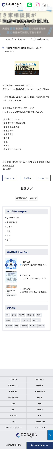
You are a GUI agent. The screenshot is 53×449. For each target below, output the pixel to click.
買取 (8, 235)
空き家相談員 (12, 222)
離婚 (16, 326)
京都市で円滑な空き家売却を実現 (17, 161)
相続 (9, 169)
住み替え (32, 326)
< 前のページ (9, 178)
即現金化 (9, 326)
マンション (26, 320)
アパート (16, 320)
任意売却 (24, 326)
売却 (7, 315)
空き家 (4, 169)
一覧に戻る (26, 178)
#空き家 (33, 198)
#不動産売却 (21, 198)
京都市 (21, 315)
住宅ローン (36, 320)
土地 (8, 239)
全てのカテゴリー (14, 217)
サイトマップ (40, 427)
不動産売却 (30, 315)
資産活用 (41, 326)
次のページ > (44, 178)
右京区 (39, 315)
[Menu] (49, 5)
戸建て (8, 320)
